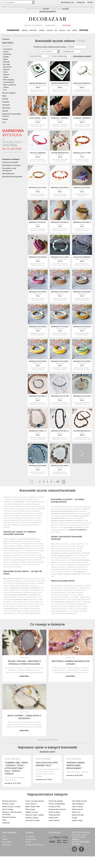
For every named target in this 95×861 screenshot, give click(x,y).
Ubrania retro (76, 812)
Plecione (6, 69)
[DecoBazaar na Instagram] (74, 849)
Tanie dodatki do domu (79, 801)
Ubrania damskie (77, 809)
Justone (38, 398)
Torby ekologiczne (78, 804)
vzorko (82, 190)
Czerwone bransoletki (10, 162)
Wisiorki (5, 111)
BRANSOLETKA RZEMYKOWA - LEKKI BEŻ (67, 292)
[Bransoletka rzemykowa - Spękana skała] (82, 280)
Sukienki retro (53, 818)
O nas (4, 836)
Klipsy (4, 96)
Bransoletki (6, 46)
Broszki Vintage (7, 809)
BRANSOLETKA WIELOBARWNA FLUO (65, 222)
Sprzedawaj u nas (67, 2)
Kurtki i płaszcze (31, 804)
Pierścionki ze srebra (32, 820)
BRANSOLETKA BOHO (82, 187)
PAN (55, 30)
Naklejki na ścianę (31, 812)
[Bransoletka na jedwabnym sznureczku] (82, 384)
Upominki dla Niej (78, 815)
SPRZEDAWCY (51, 25)
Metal (5, 59)
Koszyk (90, 2)
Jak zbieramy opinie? (47, 751)
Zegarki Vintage (77, 820)
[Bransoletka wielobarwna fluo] (60, 210)
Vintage (74, 818)
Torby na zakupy (77, 806)
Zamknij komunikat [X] (47, 11)
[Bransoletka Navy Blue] (38, 384)
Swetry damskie (54, 820)
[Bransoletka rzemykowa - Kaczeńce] (82, 349)
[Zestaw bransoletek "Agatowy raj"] (60, 141)
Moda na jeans (30, 809)
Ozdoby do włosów (31, 818)
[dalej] (82, 453)
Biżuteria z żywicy (8, 804)
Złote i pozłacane (9, 85)
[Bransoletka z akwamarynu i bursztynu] (60, 245)
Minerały (6, 62)
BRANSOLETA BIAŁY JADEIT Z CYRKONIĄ (45, 431)
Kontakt (28, 842)
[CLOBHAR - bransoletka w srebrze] (82, 106)
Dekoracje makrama (9, 817)
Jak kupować (29, 836)
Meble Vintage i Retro (32, 806)
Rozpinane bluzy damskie (57, 809)
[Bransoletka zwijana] (38, 245)
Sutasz (5, 77)
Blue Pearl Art (82, 85)
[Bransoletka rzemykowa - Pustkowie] (60, 314)
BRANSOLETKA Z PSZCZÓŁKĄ (40, 187)
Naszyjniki (6, 105)
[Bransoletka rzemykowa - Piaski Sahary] (38, 349)
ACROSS (37, 120)
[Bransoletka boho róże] (38, 210)
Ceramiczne (7, 49)
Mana (82, 155)
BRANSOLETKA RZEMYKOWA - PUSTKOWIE (68, 327)
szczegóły (46, 8)
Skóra (5, 72)
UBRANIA (25, 30)
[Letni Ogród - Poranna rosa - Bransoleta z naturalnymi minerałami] (38, 106)
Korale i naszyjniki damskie (34, 801)
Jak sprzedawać (30, 839)
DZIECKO (62, 30)
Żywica (5, 87)
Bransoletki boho (8, 173)
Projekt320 (60, 155)
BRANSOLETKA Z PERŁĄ (82, 153)
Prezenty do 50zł (54, 806)
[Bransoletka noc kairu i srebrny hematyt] (60, 419)
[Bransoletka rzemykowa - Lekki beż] (60, 280)
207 (58, 482)
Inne (5, 90)
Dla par (6, 52)
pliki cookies (76, 844)
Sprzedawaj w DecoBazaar (34, 845)
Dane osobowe (7, 842)
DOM (68, 30)
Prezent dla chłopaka (56, 801)
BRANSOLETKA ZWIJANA (38, 257)
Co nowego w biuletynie (47, 624)
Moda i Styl (24, 657)
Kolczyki (5, 99)
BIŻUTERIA (33, 30)
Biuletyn (5, 839)
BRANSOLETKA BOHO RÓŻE (40, 222)
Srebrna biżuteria (54, 815)
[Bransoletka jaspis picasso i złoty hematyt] (60, 453)
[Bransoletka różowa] (60, 175)
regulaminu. (76, 839)
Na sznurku (7, 67)
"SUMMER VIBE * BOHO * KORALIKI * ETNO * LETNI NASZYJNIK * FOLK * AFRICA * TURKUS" (16, 768)
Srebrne (6, 74)
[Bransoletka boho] (82, 175)
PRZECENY (66, 25)
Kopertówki (6, 823)
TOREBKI (42, 30)
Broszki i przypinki (8, 93)
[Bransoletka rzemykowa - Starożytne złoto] (82, 314)
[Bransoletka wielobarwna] (82, 210)
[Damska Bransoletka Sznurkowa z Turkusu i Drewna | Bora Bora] (38, 71)
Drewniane (7, 54)
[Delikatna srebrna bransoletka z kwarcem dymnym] (82, 245)
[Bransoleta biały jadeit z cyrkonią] (38, 419)
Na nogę (6, 64)
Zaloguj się (81, 2)
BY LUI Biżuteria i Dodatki (38, 85)
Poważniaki (38, 294)
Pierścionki (6, 108)
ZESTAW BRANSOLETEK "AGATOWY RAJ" (67, 153)
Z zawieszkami (8, 82)
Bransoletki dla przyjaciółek (12, 176)
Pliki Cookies (6, 845)
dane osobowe (84, 841)
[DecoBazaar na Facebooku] (81, 849)
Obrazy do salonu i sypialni (34, 815)
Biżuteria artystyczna (9, 801)
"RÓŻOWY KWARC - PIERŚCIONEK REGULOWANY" (76, 765)
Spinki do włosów (54, 812)
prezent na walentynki (78, 530)
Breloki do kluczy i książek (11, 806)
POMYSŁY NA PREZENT (33, 25)
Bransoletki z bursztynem (11, 165)
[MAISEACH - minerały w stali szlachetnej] (60, 106)
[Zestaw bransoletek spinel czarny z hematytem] (82, 419)
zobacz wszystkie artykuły (47, 740)
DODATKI (50, 30)
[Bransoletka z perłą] (82, 141)
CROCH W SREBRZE (38, 153)
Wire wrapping (8, 80)
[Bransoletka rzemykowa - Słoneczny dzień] (60, 349)
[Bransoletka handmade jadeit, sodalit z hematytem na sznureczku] (38, 453)
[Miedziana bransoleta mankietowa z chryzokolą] (82, 71)
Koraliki (6, 57)
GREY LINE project (60, 259)
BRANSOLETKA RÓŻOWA (60, 187)
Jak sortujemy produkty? (82, 56)
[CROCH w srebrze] (38, 141)
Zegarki (5, 119)
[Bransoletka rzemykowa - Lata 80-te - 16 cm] (38, 280)
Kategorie (5, 39)
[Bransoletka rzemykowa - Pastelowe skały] (38, 314)
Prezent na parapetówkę (57, 804)
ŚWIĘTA (74, 30)
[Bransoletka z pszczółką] (38, 175)
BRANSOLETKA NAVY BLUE (39, 396)
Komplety (5, 102)
